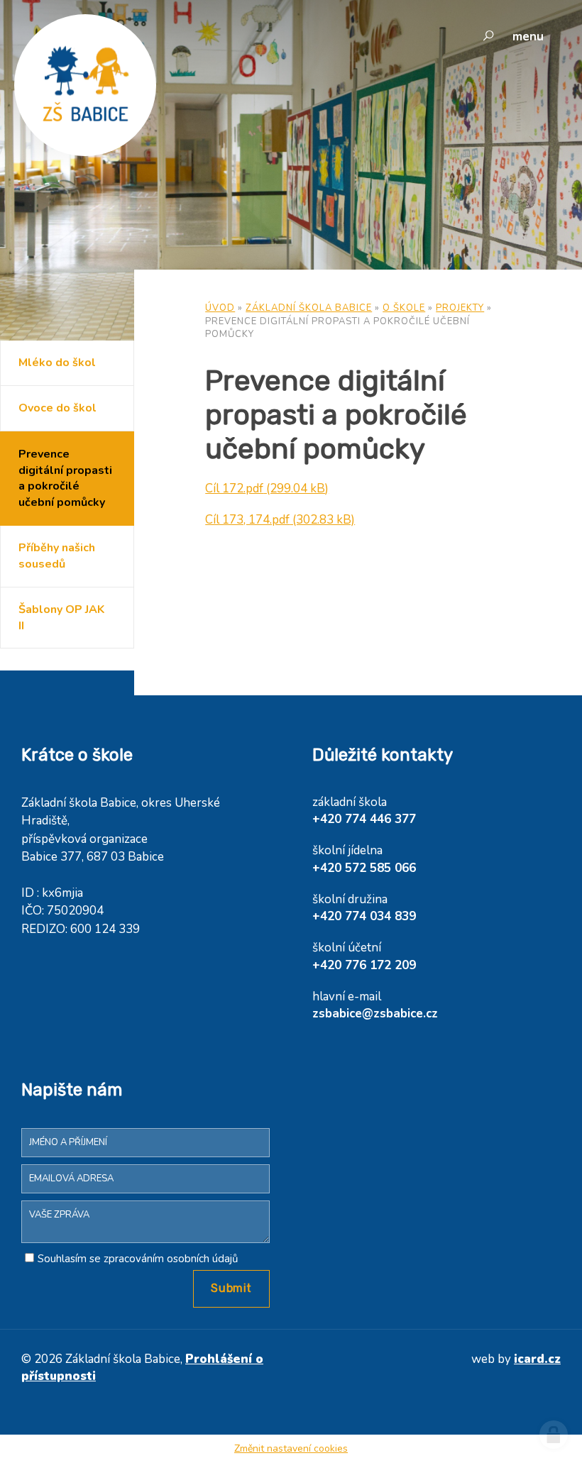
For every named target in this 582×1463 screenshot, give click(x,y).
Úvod (220, 308)
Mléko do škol (57, 362)
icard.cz (537, 1359)
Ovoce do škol (57, 408)
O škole (404, 308)
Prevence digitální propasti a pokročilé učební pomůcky (65, 478)
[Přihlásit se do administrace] (553, 1434)
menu (528, 36)
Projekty (460, 308)
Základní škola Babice (309, 308)
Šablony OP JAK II (61, 618)
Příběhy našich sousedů (56, 556)
